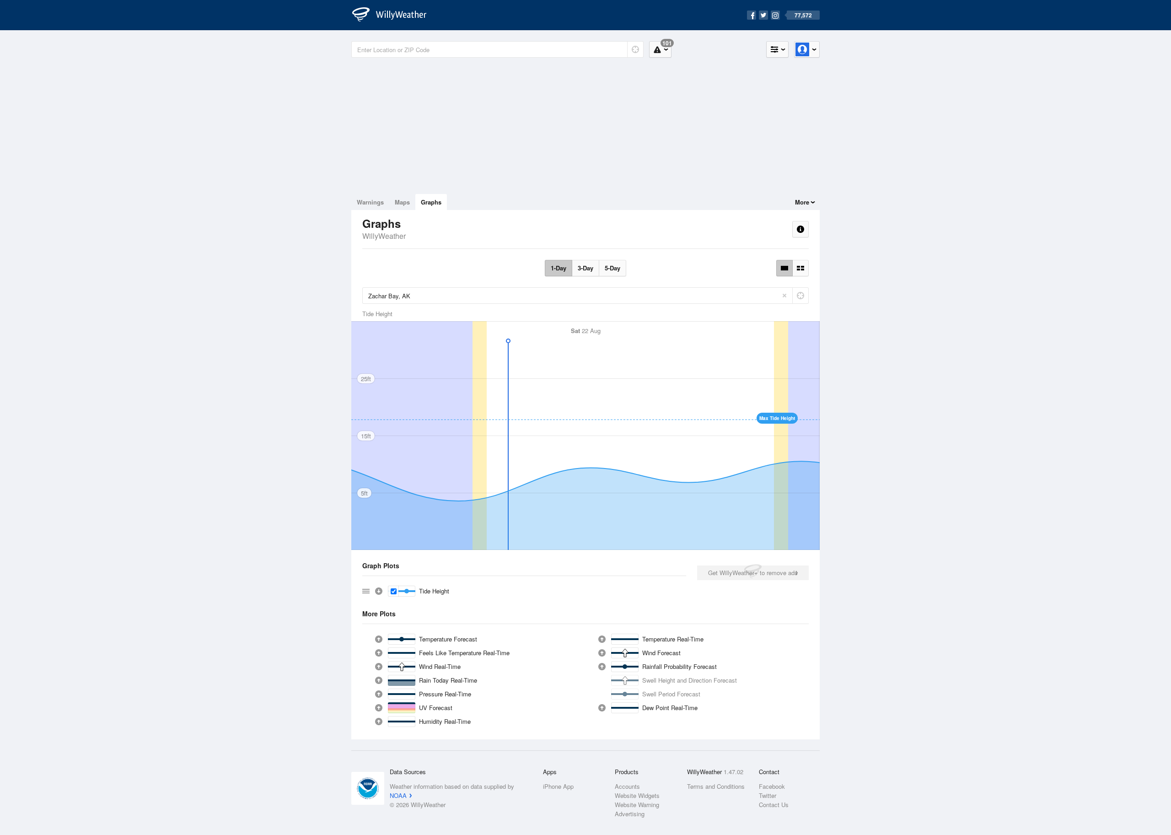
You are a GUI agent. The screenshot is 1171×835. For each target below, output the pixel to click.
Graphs (431, 202)
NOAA (398, 795)
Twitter (767, 795)
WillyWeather (384, 236)
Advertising (630, 813)
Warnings (370, 202)
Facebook (772, 786)
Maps (402, 202)
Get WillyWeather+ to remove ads (753, 572)
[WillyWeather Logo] (394, 15)
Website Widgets (637, 795)
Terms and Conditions (716, 786)
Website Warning (637, 804)
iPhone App (558, 786)
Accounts (627, 786)
